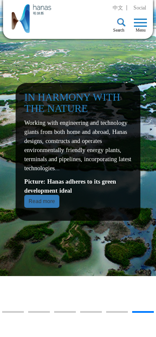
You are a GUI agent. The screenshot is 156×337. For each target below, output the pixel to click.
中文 (118, 7)
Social (139, 7)
